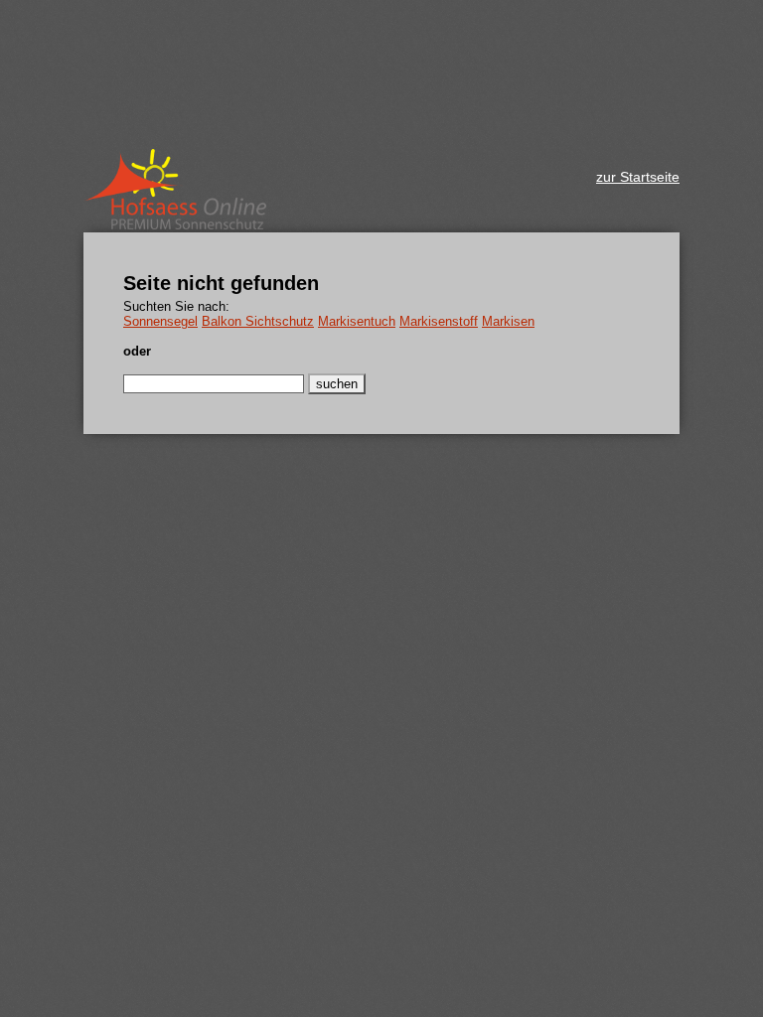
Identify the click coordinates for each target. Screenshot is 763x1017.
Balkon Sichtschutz (258, 321)
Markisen (508, 321)
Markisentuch (356, 321)
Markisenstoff (438, 321)
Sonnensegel (160, 321)
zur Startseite (638, 177)
